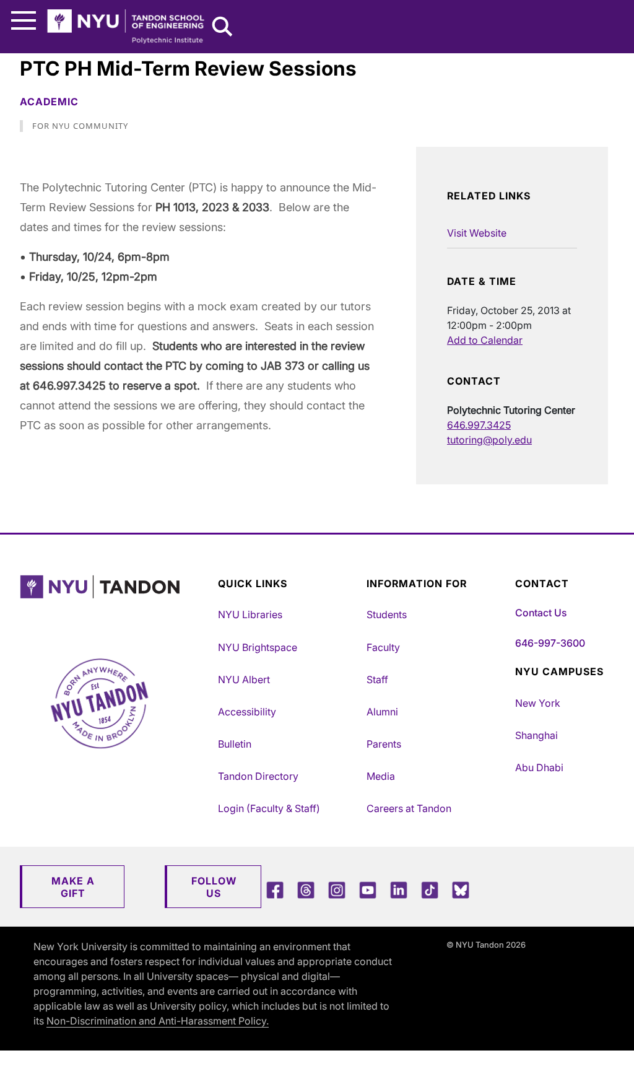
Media (381, 776)
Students (387, 614)
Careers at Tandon (409, 808)
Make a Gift (73, 887)
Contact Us (541, 612)
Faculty (383, 647)
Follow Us (214, 887)
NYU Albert (244, 679)
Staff (377, 679)
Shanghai (536, 735)
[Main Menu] (23, 21)
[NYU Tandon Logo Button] (116, 602)
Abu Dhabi (539, 767)
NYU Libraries (250, 614)
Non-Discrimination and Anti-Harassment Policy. (157, 1021)
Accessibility (247, 712)
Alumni (382, 712)
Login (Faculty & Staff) (269, 808)
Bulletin (234, 744)
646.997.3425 (479, 425)
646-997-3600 (550, 643)
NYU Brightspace (257, 647)
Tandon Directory (258, 776)
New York (537, 703)
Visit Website (476, 233)
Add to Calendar (485, 340)
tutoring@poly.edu (489, 440)
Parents (384, 744)
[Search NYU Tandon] (222, 27)
